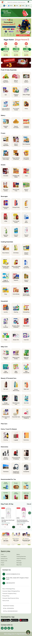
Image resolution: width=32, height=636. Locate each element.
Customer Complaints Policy (9, 593)
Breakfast (19, 560)
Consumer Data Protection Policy (10, 598)
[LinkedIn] (5, 628)
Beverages (19, 562)
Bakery (18, 554)
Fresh (2, 554)
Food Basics (4, 556)
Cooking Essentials (21, 556)
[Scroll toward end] (30, 5)
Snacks (2, 564)
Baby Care (19, 564)
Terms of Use (5, 600)
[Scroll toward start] (2, 5)
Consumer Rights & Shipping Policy (11, 591)
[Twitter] (8, 628)
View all (29, 504)
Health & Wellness (21, 558)
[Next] (29, 13)
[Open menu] (2, 2)
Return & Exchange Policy (8, 588)
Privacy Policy (5, 595)
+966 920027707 (10, 583)
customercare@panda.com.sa (13, 574)
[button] (16, 27)
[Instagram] (12, 628)
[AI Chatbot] (28, 632)
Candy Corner (4, 558)
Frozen (2, 562)
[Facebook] (2, 628)
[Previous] (2, 13)
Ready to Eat (4, 560)
